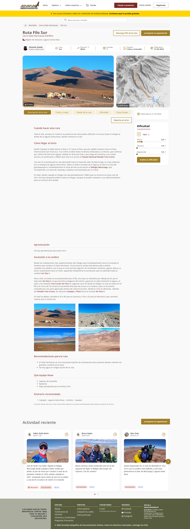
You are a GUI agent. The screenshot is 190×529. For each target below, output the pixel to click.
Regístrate (160, 5)
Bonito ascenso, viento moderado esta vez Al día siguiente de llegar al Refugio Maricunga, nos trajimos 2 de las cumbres (94, 469)
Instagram (128, 516)
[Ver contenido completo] (66, 434)
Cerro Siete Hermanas (48, 25)
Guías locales (122, 112)
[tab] (78, 133)
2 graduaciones (143, 129)
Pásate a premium (126, 5)
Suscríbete (147, 510)
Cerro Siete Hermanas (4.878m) (38, 36)
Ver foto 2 (46, 281)
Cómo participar (84, 515)
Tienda (93, 5)
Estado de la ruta (84, 112)
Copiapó (70, 291)
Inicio (45, 5)
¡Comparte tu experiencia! (155, 33)
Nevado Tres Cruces (46, 291)
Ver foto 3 (66, 283)
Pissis (78, 291)
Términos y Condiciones (65, 517)
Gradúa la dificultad (148, 159)
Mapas (57, 509)
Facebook (127, 509)
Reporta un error (121, 120)
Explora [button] (55, 5)
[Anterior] (24, 461)
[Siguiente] (168, 461)
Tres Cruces (56, 283)
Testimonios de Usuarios (61, 513)
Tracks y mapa (61, 112)
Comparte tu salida (85, 511)
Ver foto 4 (100, 291)
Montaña (33, 25)
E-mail (102, 509)
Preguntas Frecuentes (64, 520)
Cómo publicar (83, 509)
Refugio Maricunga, (99, 167)
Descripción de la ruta (37, 112)
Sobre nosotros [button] (72, 5)
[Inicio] (25, 25)
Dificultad (104, 112)
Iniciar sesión (145, 5)
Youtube (127, 512)
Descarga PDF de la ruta (126, 33)
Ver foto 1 (45, 273)
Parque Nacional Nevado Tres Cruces (98, 157)
